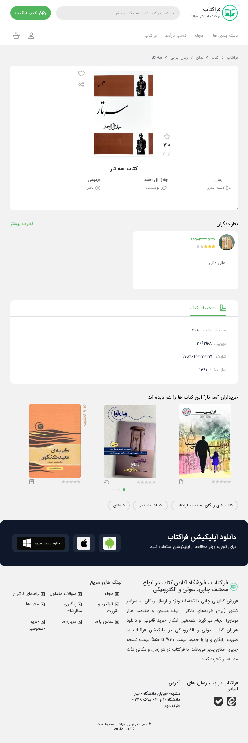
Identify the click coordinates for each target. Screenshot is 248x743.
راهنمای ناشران (26, 593)
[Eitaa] (231, 701)
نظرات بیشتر (21, 223)
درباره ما (69, 621)
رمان (218, 180)
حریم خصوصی (36, 625)
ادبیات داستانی (150, 505)
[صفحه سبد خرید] (16, 35)
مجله (108, 593)
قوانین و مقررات (108, 607)
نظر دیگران (227, 224)
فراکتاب (119, 724)
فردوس (94, 180)
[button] (224, 35)
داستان (119, 505)
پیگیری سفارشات (73, 607)
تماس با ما (104, 621)
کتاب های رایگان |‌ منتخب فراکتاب (204, 505)
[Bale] (218, 701)
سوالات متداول (63, 593)
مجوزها (32, 603)
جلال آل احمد (156, 180)
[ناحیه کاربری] (31, 36)
